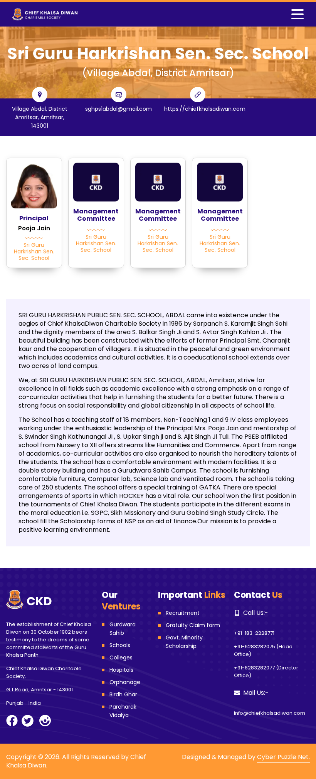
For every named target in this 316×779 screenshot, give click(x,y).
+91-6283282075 (254, 646)
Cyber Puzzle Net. (283, 756)
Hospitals (121, 670)
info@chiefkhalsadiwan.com (269, 713)
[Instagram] (45, 720)
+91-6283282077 (254, 667)
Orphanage (124, 682)
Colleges (121, 657)
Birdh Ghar (123, 694)
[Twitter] (27, 720)
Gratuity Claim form (193, 625)
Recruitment (183, 613)
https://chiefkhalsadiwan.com (204, 109)
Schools (119, 645)
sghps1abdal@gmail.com (118, 109)
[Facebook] (12, 720)
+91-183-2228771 (254, 633)
